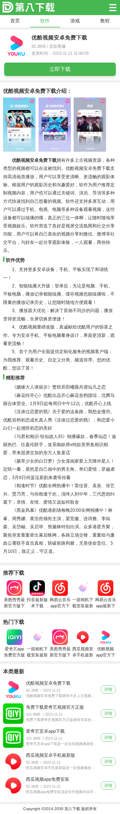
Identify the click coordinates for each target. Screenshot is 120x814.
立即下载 (60, 69)
